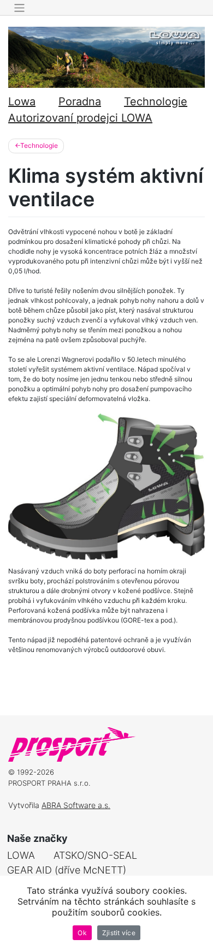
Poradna (79, 101)
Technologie (155, 101)
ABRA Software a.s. (76, 805)
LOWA (21, 855)
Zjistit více (118, 933)
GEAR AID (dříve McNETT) (66, 870)
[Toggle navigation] (19, 8)
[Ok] (199, 913)
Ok (82, 933)
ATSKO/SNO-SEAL (95, 855)
